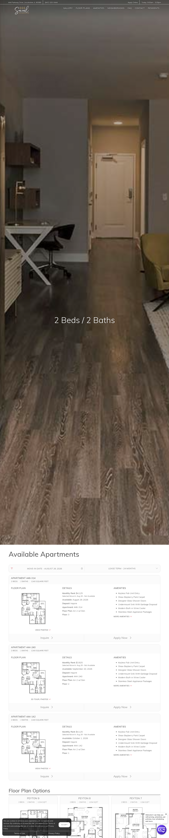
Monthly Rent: (68, 593)
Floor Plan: (67, 611)
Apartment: (67, 607)
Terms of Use (19, 833)
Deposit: (66, 603)
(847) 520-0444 (51, 2)
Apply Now (120, 637)
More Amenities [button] (122, 616)
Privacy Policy (54, 833)
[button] (81, 568)
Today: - (151, 2)
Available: (67, 599)
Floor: (64, 614)
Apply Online (133, 2)
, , (24, 2)
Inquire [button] (45, 637)
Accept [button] (64, 825)
